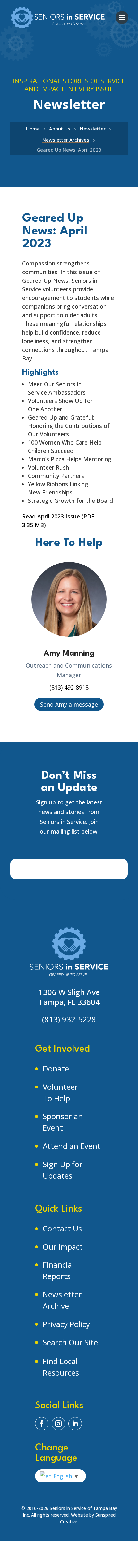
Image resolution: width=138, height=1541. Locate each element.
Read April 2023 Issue (59, 520)
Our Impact (63, 1246)
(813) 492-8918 (69, 687)
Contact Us (62, 1228)
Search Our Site (70, 1342)
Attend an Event (71, 1146)
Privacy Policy (66, 1324)
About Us (59, 128)
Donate (56, 1068)
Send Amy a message (69, 704)
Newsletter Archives (65, 140)
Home (33, 128)
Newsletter (93, 128)
